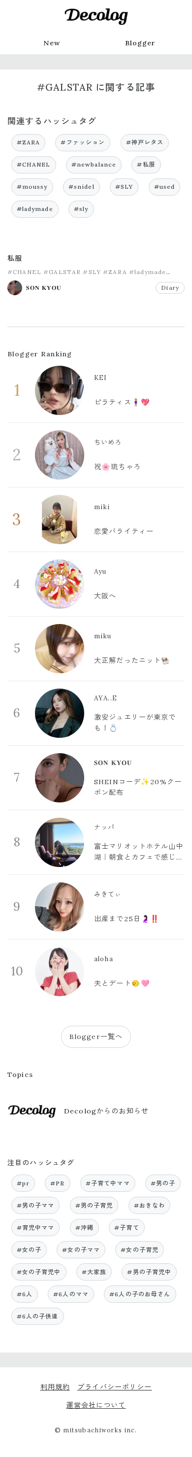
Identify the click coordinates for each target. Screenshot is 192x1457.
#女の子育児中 (39, 1272)
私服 (14, 258)
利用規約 (55, 1387)
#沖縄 (84, 1227)
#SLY (124, 186)
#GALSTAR (62, 272)
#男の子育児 (94, 1205)
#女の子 (29, 1249)
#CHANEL (34, 164)
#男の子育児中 (149, 1272)
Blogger (140, 42)
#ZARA (28, 142)
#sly (81, 208)
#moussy (32, 186)
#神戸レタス (145, 142)
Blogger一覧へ (96, 1036)
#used (164, 186)
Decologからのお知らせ (106, 1111)
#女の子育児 (140, 1249)
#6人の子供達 (38, 1316)
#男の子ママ (36, 1205)
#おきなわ (149, 1205)
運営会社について (96, 1405)
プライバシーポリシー (114, 1387)
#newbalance (94, 164)
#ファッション (83, 142)
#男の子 (163, 1183)
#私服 (146, 164)
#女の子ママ (81, 1249)
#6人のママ (71, 1294)
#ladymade (35, 208)
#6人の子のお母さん (139, 1294)
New (51, 42)
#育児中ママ (36, 1227)
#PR (57, 1183)
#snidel (81, 186)
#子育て (126, 1227)
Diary (170, 287)
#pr (23, 1183)
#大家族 (94, 1272)
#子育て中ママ (108, 1183)
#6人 (24, 1294)
